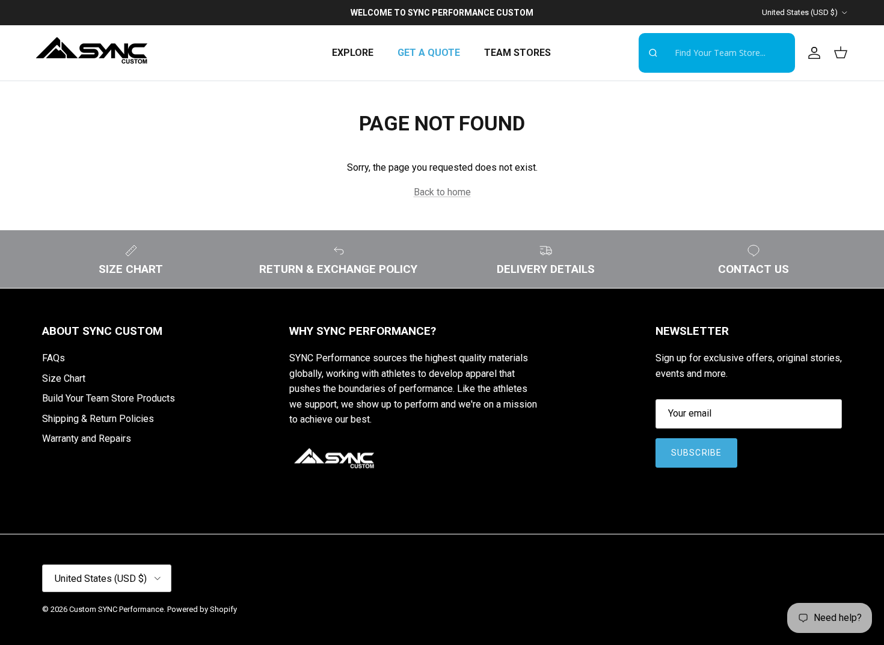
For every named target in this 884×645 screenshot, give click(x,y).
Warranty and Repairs (86, 438)
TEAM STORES (517, 52)
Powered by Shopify (202, 609)
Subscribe (696, 452)
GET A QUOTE (428, 52)
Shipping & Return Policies (98, 418)
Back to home (442, 192)
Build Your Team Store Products (108, 398)
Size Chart (63, 378)
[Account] (811, 53)
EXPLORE (352, 52)
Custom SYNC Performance (116, 609)
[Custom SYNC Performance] (91, 53)
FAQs (53, 358)
